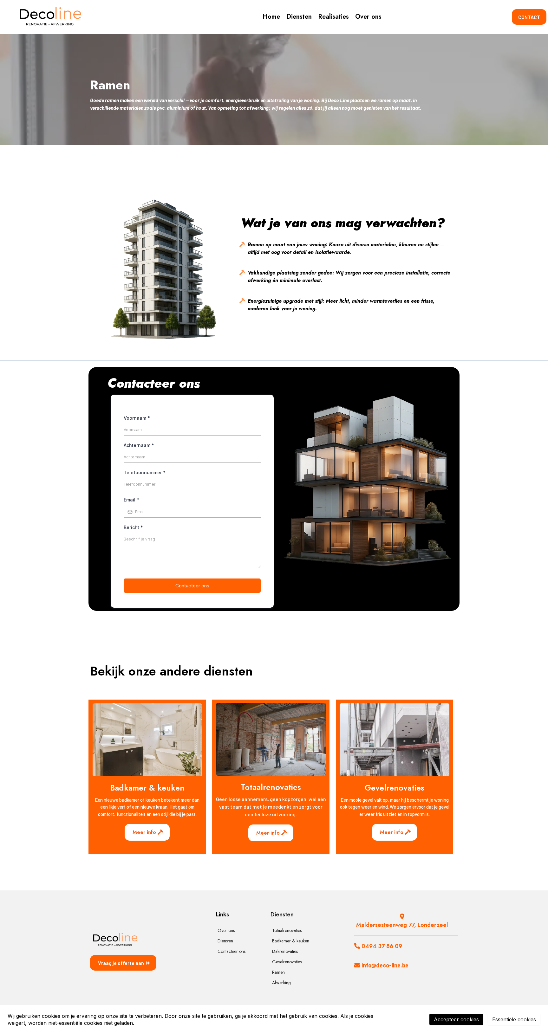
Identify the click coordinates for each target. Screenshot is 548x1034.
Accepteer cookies (456, 1019)
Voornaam (137, 418)
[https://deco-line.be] (50, 17)
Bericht (133, 527)
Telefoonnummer (145, 472)
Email (131, 499)
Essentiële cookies (514, 1019)
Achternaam (139, 445)
